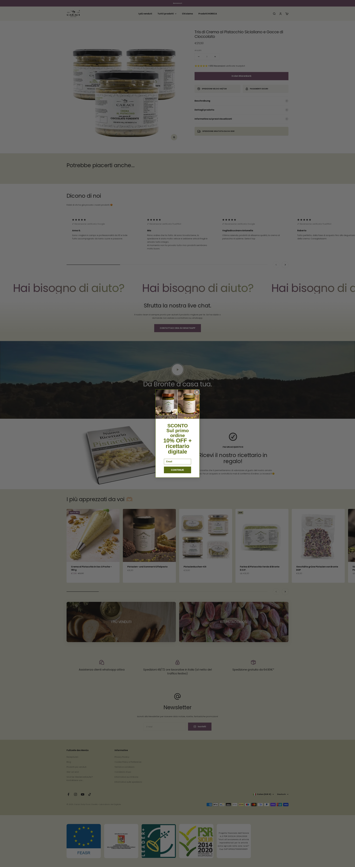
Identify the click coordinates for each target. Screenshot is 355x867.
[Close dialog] (197, 392)
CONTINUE (177, 470)
